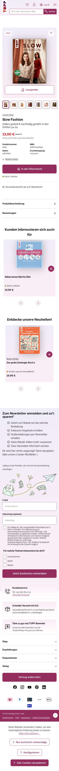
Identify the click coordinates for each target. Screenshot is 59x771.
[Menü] (55, 4)
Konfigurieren (31, 752)
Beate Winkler (13, 359)
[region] (29, 68)
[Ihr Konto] (34, 4)
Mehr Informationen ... (29, 733)
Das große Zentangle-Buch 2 (21, 362)
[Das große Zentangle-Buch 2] (29, 340)
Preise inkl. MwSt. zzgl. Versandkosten (18, 138)
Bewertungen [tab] (9, 213)
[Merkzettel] (27, 4)
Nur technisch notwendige (31, 742)
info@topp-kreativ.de (20, 595)
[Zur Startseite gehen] (4, 6)
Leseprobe (31, 89)
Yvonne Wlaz (8, 115)
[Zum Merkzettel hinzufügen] (51, 33)
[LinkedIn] (44, 687)
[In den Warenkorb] (51, 269)
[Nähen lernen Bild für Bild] (29, 254)
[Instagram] (22, 687)
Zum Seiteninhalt (13, 3)
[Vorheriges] (21, 303)
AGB (17, 718)
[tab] (29, 203)
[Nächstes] (38, 303)
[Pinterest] (37, 687)
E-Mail (5, 500)
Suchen (52, 11)
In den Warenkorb (31, 168)
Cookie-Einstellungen (41, 718)
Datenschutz (7, 718)
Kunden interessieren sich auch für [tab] (29, 232)
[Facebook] (15, 687)
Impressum (25, 718)
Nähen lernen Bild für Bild (17, 277)
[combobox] (27, 11)
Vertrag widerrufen (29, 677)
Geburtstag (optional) (11, 514)
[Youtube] (29, 687)
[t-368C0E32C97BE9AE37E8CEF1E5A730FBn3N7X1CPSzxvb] (29, 61)
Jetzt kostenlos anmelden (30, 573)
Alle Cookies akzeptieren (31, 762)
